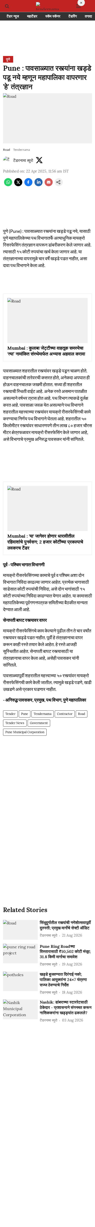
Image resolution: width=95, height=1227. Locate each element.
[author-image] (7, 160)
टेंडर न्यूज (13, 16)
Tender (10, 714)
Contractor (64, 714)
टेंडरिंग (72, 16)
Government (39, 723)
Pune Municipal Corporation (24, 732)
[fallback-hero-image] (20, 929)
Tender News (14, 723)
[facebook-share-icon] (28, 184)
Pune (24, 714)
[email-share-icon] (49, 184)
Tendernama (42, 714)
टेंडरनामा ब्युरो (23, 160)
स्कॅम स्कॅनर (52, 16)
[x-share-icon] (18, 184)
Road (81, 714)
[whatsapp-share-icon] (8, 184)
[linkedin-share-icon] (38, 184)
